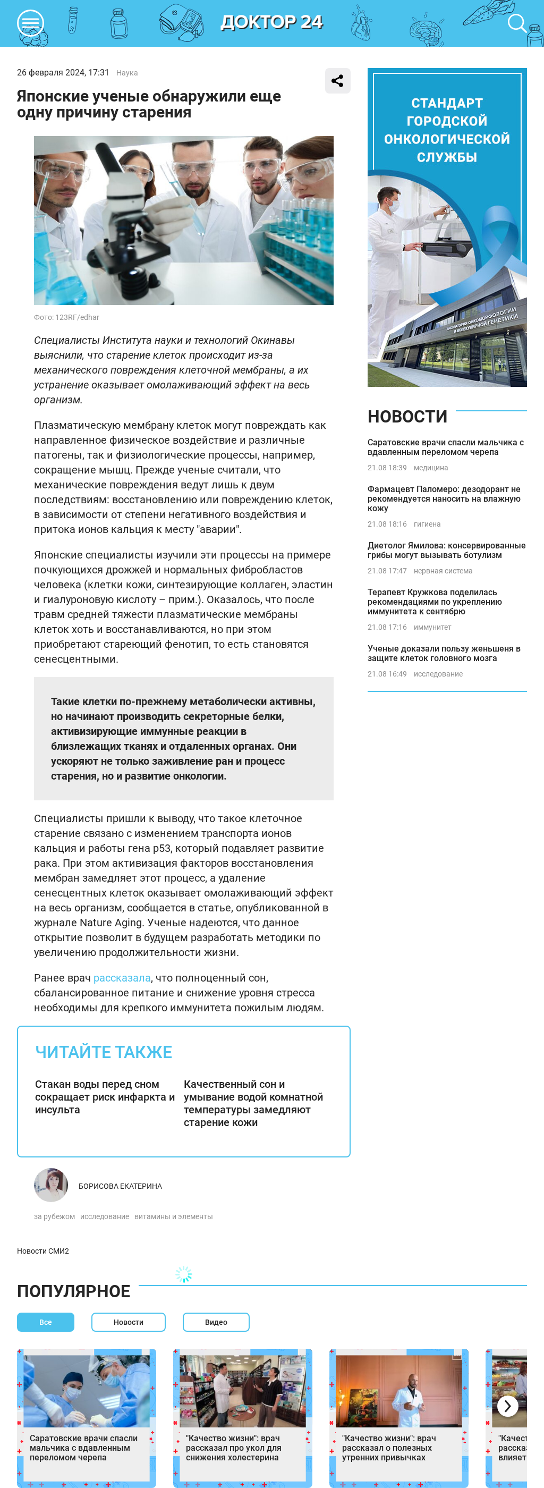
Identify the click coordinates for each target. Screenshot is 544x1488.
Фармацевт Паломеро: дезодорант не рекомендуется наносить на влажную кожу (444, 498)
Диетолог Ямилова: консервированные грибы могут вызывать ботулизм (447, 550)
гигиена (427, 524)
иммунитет (433, 627)
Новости (407, 417)
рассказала (122, 977)
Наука (127, 73)
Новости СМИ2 (43, 1251)
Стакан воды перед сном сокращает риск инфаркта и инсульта (105, 1097)
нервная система (443, 571)
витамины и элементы (173, 1216)
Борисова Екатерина (120, 1186)
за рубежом (54, 1216)
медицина (431, 467)
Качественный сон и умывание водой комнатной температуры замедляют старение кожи (253, 1103)
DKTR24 (272, 23)
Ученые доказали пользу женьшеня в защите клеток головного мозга (444, 653)
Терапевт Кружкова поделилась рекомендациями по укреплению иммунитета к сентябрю (435, 601)
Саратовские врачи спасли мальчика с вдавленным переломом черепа (446, 447)
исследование (104, 1216)
